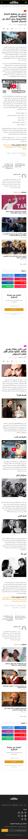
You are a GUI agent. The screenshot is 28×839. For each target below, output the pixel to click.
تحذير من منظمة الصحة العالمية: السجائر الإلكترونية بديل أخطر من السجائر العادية (7, 618)
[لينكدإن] (8, 28)
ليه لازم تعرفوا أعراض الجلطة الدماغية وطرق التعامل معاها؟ (14, 147)
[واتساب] (20, 28)
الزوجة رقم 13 (12, 605)
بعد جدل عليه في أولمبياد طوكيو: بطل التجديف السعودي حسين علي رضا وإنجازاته (7, 166)
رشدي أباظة (6, 605)
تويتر (13, 419)
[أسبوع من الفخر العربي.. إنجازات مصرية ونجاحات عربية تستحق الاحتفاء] (14, 202)
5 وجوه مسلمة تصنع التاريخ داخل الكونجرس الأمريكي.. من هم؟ (14, 257)
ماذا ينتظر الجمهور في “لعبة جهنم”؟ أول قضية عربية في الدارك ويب (15, 709)
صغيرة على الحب (16, 607)
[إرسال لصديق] (4, 28)
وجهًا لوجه (13, 578)
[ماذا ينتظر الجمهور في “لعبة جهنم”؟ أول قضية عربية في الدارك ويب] (14, 699)
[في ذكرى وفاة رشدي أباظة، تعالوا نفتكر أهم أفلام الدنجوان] (14, 370)
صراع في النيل (23, 607)
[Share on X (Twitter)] (16, 28)
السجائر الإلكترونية (18, 137)
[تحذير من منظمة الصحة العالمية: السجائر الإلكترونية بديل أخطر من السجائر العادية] (14, 38)
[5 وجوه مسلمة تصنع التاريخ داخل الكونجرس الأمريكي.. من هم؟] (14, 247)
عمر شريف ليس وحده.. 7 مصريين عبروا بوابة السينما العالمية (14, 687)
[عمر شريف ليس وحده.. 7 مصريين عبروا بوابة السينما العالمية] (14, 677)
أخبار (25, 11)
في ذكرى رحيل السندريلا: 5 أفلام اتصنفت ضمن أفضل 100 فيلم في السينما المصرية (14, 599)
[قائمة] (26, 2)
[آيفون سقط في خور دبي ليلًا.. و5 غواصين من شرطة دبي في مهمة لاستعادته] (14, 224)
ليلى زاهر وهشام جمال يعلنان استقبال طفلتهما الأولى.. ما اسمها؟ (15, 664)
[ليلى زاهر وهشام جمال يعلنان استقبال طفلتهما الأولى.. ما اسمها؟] (14, 654)
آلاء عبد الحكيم (21, 25)
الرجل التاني (19, 605)
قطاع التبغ (24, 155)
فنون (25, 346)
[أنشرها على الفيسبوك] (24, 28)
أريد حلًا (24, 605)
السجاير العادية (14, 153)
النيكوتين (8, 153)
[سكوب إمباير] (14, 2)
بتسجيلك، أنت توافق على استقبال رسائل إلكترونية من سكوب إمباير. (13, 313)
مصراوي (13, 498)
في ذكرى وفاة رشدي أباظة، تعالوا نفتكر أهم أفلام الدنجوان (20, 165)
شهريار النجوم (13, 535)
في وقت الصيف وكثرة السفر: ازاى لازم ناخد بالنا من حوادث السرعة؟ (20, 617)
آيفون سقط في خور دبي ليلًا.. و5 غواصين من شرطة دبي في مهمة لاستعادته (14, 234)
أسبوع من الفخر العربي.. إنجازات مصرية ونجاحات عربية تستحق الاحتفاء (16, 212)
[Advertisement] (14, 329)
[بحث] (2, 2)
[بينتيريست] (12, 28)
